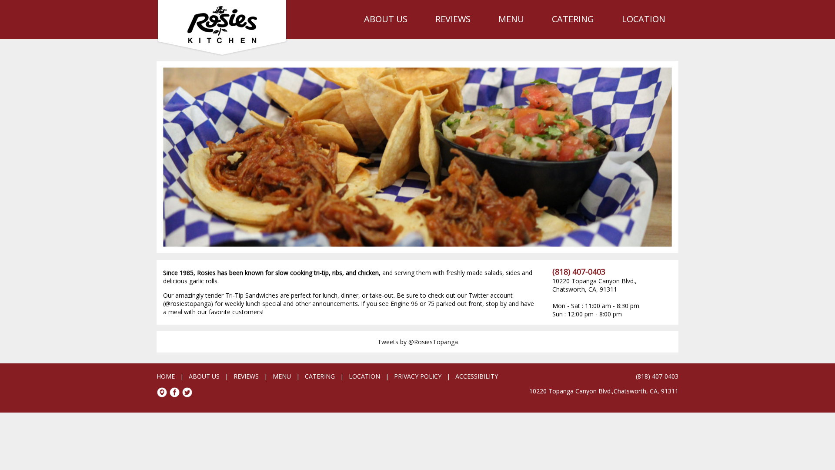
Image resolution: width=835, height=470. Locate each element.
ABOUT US (385, 19)
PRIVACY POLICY (417, 376)
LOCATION (643, 19)
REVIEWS (453, 19)
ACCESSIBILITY (476, 376)
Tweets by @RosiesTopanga (417, 342)
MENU (511, 19)
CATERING (573, 19)
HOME (166, 376)
